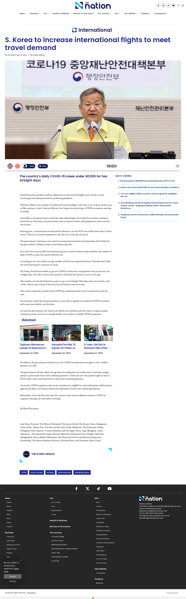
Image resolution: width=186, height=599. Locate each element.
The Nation (31, 593)
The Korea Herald (37, 55)
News (22, 13)
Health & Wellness (61, 13)
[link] (34, 342)
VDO (117, 13)
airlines (50, 472)
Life (45, 13)
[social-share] (158, 5)
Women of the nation (83, 13)
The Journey (103, 13)
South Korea (36, 472)
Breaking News (82, 472)
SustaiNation (160, 13)
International (64, 472)
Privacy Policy (172, 593)
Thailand (145, 13)
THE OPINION (129, 13)
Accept (13, 576)
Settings (12, 581)
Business (34, 13)
